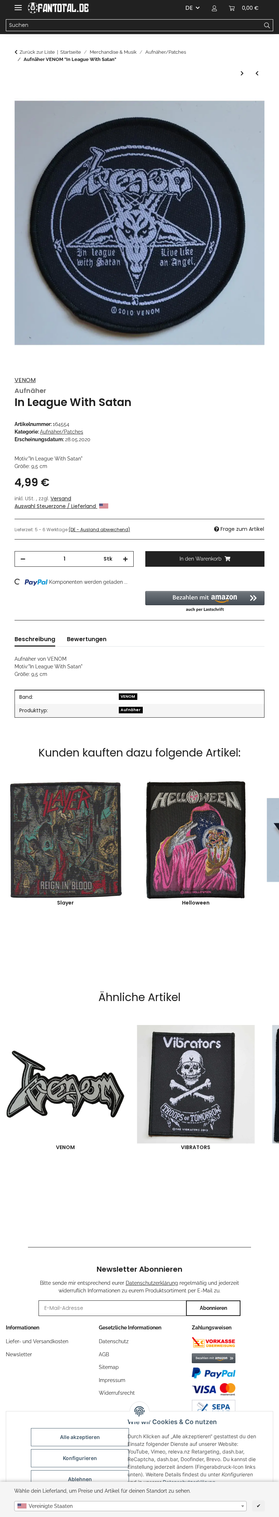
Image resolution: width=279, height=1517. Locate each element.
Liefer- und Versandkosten (37, 1341)
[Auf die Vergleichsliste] (249, 112)
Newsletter (19, 1354)
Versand (60, 498)
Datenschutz (114, 1341)
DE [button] (189, 8)
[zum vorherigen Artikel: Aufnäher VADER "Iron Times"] (257, 73)
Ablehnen (80, 1479)
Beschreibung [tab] (35, 639)
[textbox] (130, 1506)
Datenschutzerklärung (152, 1283)
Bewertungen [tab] (86, 639)
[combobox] (130, 1506)
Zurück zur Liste (37, 52)
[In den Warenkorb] (20, 94)
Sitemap (109, 1367)
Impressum (112, 1380)
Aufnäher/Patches (61, 432)
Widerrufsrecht (117, 1393)
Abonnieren (213, 1308)
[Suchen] (267, 25)
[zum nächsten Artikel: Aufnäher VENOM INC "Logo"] (242, 73)
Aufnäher (131, 710)
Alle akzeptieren (80, 1437)
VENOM (25, 380)
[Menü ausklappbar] (18, 4)
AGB (104, 1354)
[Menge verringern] (23, 559)
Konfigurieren (80, 1458)
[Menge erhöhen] (125, 559)
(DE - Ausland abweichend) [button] (99, 529)
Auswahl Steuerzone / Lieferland (56, 506)
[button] (214, 8)
